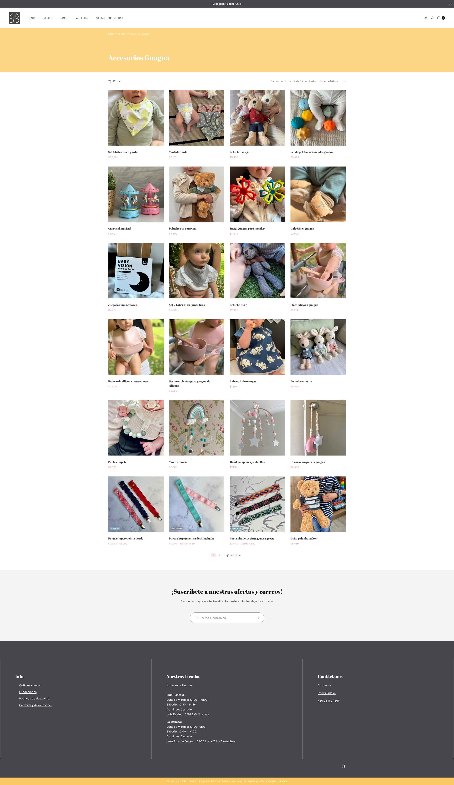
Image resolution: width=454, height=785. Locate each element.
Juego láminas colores (122, 305)
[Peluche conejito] (257, 118)
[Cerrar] (450, 3)
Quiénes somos (29, 685)
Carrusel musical (119, 228)
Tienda (120, 33)
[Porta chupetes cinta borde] (136, 504)
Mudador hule (178, 152)
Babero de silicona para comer (128, 381)
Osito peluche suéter (303, 538)
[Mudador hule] (197, 118)
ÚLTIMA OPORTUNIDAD (109, 18)
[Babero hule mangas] (257, 347)
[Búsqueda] (432, 18)
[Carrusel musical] (136, 194)
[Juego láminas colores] (136, 271)
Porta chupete (117, 462)
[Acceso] (426, 18)
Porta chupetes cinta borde (125, 538)
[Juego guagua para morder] (257, 194)
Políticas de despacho (34, 698)
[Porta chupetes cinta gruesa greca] (257, 504)
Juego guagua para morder (247, 228)
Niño (63, 18)
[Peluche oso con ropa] (197, 194)
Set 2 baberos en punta (123, 152)
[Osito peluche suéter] (318, 504)
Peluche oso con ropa (182, 228)
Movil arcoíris (178, 462)
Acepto (283, 781)
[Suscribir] (259, 617)
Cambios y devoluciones (35, 705)
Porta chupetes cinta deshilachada (191, 538)
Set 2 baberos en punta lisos (187, 305)
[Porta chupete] (136, 428)
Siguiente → (233, 555)
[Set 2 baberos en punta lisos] (197, 271)
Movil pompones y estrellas (247, 462)
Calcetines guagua (302, 228)
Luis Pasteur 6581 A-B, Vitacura (188, 714)
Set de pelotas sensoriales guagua (312, 152)
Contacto (324, 685)
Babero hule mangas (243, 381)
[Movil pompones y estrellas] (257, 428)
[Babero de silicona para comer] (136, 347)
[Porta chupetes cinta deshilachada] (197, 504)
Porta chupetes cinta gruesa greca (252, 538)
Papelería (81, 18)
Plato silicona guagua (304, 305)
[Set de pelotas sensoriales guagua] (318, 118)
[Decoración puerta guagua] (318, 428)
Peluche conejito (240, 152)
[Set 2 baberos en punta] (136, 118)
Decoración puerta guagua (307, 462)
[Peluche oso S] (257, 271)
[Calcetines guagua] (318, 194)
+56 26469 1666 (329, 700)
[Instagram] (343, 766)
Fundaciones (28, 692)
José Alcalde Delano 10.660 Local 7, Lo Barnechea (201, 741)
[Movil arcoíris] (197, 428)
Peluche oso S (238, 305)
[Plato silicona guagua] (318, 271)
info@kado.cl (327, 693)
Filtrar (117, 81)
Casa (32, 18)
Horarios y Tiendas (179, 685)
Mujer (48, 18)
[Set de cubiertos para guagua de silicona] (197, 347)
